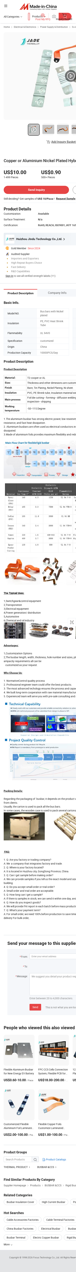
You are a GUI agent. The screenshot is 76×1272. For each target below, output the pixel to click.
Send (35, 1007)
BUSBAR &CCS (45, 1167)
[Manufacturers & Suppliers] (38, 6)
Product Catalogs (55, 1159)
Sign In (9, 276)
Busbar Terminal (16, 1237)
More (7, 1244)
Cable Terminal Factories (60, 1219)
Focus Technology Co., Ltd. (46, 1257)
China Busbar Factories (20, 1228)
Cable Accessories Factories (23, 1219)
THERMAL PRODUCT (16, 1167)
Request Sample (65, 198)
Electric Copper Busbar (46, 1237)
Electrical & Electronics (25, 26)
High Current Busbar (53, 1202)
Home (7, 26)
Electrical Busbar (50, 1228)
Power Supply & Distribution (54, 26)
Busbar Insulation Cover (20, 1202)
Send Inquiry (36, 190)
